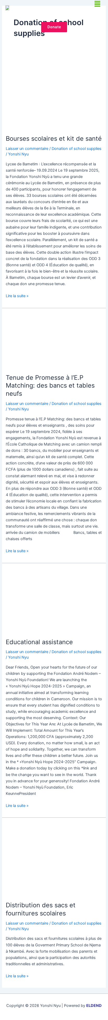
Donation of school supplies (76, 148)
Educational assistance (39, 642)
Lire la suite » (17, 295)
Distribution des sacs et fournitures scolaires (40, 909)
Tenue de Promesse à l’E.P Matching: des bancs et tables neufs (50, 386)
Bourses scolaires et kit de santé (54, 138)
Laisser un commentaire (27, 148)
